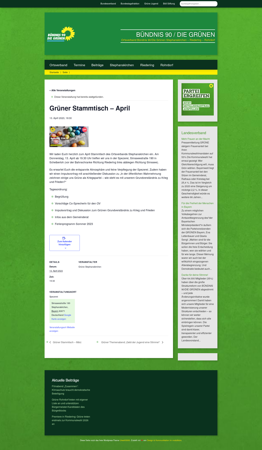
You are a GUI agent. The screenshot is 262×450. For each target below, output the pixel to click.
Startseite (54, 72)
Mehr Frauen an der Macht (195, 139)
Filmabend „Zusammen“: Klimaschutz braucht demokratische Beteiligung (71, 389)
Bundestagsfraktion (130, 3)
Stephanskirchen (122, 65)
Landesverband (193, 132)
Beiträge (97, 65)
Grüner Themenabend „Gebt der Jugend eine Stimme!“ (130, 342)
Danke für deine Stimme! (194, 275)
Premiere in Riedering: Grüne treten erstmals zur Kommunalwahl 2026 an (71, 420)
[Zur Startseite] (61, 40)
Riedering (147, 65)
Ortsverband (58, 65)
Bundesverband (108, 3)
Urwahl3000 (125, 440)
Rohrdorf (166, 65)
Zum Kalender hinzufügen (64, 243)
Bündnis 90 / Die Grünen (175, 34)
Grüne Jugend (151, 3)
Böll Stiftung (169, 3)
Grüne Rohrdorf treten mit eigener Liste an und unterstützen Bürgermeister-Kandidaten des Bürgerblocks (70, 405)
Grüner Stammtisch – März (66, 342)
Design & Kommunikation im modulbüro (164, 440)
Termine (79, 65)
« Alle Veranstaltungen (62, 90)
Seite (65, 72)
